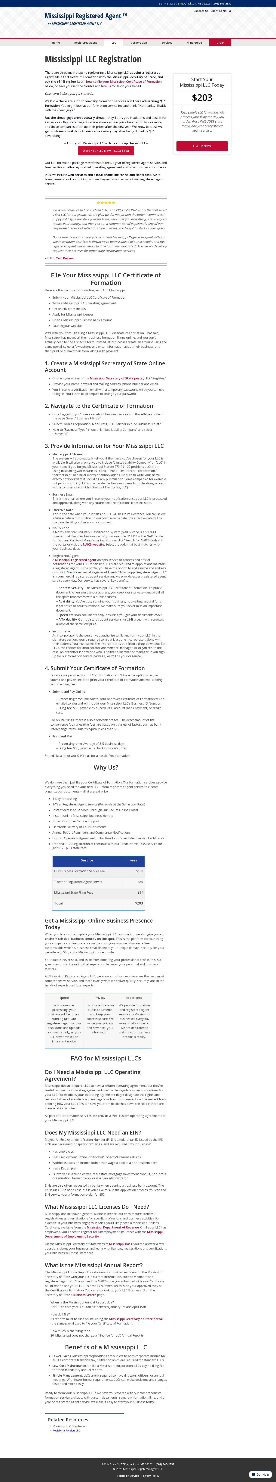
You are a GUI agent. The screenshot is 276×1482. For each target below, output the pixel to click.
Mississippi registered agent (76, 560)
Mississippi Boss (120, 1244)
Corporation (139, 42)
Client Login (219, 11)
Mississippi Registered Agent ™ (86, 15)
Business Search (84, 1295)
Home (56, 42)
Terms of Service (128, 1475)
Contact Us (201, 11)
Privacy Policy (150, 1475)
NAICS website (93, 544)
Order (220, 42)
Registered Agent (85, 42)
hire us (106, 86)
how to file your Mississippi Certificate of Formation (124, 81)
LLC (114, 42)
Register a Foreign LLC (66, 1430)
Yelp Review (65, 258)
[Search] (230, 11)
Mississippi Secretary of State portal (116, 378)
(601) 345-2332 (222, 3)
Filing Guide (194, 42)
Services (167, 42)
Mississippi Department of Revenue (113, 1227)
